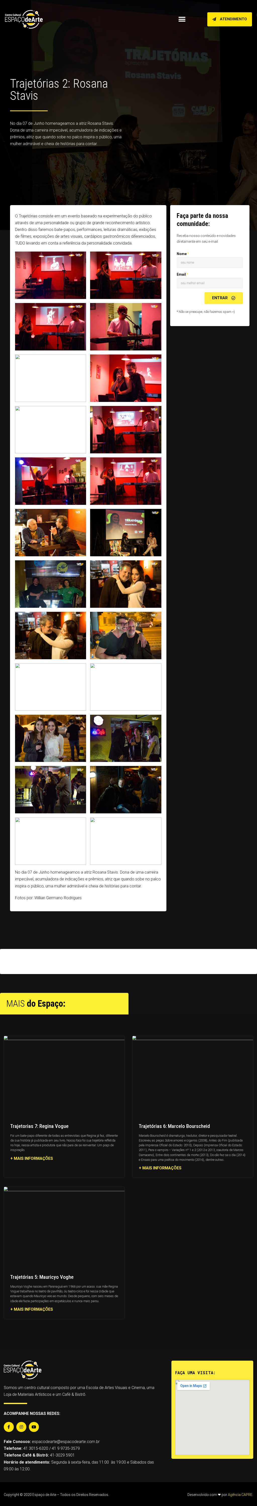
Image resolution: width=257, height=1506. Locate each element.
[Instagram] (21, 1427)
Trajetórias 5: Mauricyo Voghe (42, 1277)
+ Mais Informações (31, 1158)
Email (181, 274)
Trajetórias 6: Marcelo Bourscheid (174, 1126)
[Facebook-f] (9, 1427)
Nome (182, 254)
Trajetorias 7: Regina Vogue (39, 1126)
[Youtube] (34, 1427)
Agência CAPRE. (240, 1495)
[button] (229, 19)
